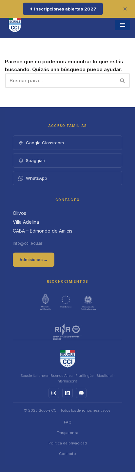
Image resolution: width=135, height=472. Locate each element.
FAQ (67, 422)
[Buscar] (122, 80)
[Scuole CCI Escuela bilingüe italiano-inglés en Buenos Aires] (15, 24)
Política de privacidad (67, 443)
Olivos (19, 213)
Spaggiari (35, 160)
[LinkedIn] (67, 393)
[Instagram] (53, 393)
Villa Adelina (26, 222)
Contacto (67, 453)
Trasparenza (67, 432)
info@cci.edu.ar (27, 243)
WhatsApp (36, 178)
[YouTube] (81, 393)
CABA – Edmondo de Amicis (42, 231)
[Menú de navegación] (122, 25)
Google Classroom (45, 142)
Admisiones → (33, 259)
